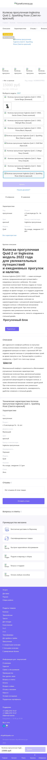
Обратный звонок (8, 715)
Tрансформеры (8, 635)
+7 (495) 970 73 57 (10, 711)
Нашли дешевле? (23, 190)
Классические (7, 625)
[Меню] (4, 4)
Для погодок (7, 622)
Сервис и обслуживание (11, 670)
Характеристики (20, 28)
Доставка (6, 593)
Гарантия (6, 666)
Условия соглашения (10, 696)
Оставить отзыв (23, 501)
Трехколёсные (7, 615)
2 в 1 (4, 632)
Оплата (5, 683)
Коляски (5, 612)
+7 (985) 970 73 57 (10, 713)
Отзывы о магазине (9, 689)
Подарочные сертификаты (12, 699)
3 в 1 (4, 628)
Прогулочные (7, 641)
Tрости (5, 618)
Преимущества (8, 673)
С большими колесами (10, 648)
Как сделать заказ (9, 676)
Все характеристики (9, 235)
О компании (7, 663)
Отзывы (33, 28)
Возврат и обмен (8, 686)
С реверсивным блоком (11, 651)
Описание (6, 28)
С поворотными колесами (11, 645)
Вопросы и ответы (9, 679)
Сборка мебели (8, 600)
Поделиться (11, 329)
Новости (5, 693)
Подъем (5, 597)
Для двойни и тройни (10, 638)
